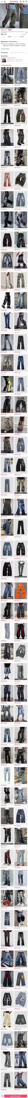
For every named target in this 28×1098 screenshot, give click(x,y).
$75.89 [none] (2, 147)
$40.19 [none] (16, 85)
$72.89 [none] (16, 1008)
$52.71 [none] (2, 600)
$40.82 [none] (16, 495)
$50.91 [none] (2, 167)
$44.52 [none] (2, 765)
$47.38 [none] (2, 988)
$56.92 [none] (2, 702)
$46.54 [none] (16, 330)
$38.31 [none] (2, 723)
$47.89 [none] (16, 578)
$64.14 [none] (16, 845)
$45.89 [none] (2, 640)
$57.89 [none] (16, 229)
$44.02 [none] (16, 1029)
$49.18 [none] (16, 125)
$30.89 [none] (16, 167)
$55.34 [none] (16, 352)
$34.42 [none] (2, 189)
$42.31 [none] (2, 394)
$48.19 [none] (16, 907)
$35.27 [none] (2, 330)
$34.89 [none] (16, 189)
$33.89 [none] (2, 105)
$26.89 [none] (2, 290)
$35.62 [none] (2, 867)
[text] (14, 15)
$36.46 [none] (16, 600)
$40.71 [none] (16, 394)
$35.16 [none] (2, 928)
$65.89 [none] (2, 1008)
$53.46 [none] (16, 1089)
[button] (2, 2)
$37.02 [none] (16, 454)
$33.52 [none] (2, 352)
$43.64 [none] (2, 495)
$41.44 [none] (2, 845)
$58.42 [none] (16, 805)
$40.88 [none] (16, 867)
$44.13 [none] (16, 310)
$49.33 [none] (2, 558)
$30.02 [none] (16, 928)
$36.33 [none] (16, 536)
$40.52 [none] (2, 85)
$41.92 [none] (16, 887)
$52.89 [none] (2, 209)
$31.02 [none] (16, 723)
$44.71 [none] (16, 948)
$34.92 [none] (16, 414)
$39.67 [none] (16, 372)
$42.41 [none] (2, 1069)
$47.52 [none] (16, 1049)
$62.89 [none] (2, 620)
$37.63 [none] (2, 661)
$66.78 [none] (16, 147)
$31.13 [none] (16, 269)
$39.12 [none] (2, 310)
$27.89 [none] (16, 209)
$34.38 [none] (16, 640)
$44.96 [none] (2, 125)
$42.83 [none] (2, 414)
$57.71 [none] (16, 785)
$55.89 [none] (16, 290)
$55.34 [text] (3, 30)
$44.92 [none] (16, 516)
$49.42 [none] (2, 229)
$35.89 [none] (2, 454)
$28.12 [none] (2, 681)
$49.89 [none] (16, 249)
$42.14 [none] (2, 372)
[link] (21, 1)
